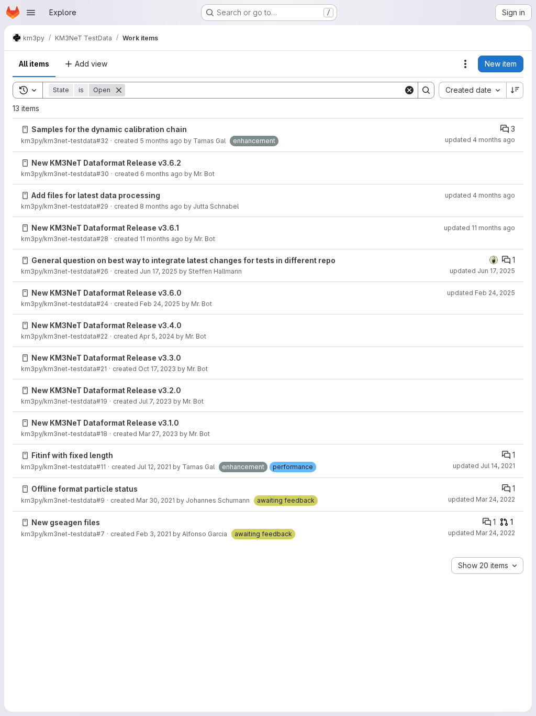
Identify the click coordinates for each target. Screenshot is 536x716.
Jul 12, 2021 (154, 467)
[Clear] (409, 90)
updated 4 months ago (480, 140)
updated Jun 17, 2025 (482, 271)
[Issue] (25, 129)
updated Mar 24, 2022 (481, 499)
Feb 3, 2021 (153, 534)
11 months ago (161, 239)
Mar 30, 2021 (155, 500)
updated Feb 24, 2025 (481, 293)
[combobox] (472, 90)
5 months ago (161, 141)
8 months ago (161, 206)
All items (34, 63)
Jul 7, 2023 (155, 401)
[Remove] (119, 90)
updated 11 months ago (479, 228)
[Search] (426, 90)
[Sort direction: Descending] (515, 90)
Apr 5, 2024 (156, 336)
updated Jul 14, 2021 (484, 466)
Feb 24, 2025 (160, 304)
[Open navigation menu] (31, 12)
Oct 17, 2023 (157, 369)
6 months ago (161, 174)
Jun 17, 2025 (158, 271)
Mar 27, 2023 (158, 434)
